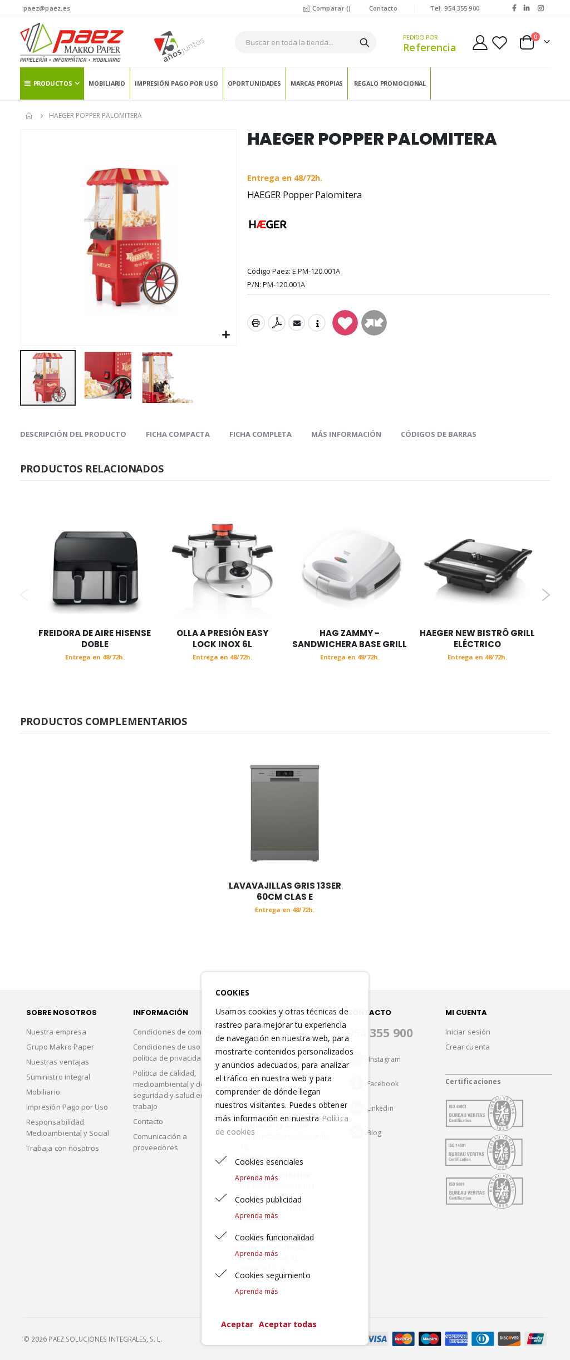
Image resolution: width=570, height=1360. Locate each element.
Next (546, 595)
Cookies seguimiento (273, 1275)
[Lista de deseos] (499, 42)
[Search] (364, 43)
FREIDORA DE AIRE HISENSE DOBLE (94, 639)
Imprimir (256, 323)
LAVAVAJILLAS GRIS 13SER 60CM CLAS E (285, 891)
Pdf (277, 323)
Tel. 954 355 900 (454, 8)
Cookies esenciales (269, 1161)
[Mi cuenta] (480, 42)
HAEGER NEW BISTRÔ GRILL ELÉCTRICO (477, 639)
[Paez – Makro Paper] (72, 42)
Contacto (383, 8)
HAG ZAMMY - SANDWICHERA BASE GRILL (349, 639)
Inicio (29, 115)
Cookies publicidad (268, 1199)
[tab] (73, 434)
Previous (24, 595)
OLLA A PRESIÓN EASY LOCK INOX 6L (222, 639)
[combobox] (306, 42)
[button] (226, 335)
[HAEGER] (268, 225)
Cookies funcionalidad (274, 1237)
